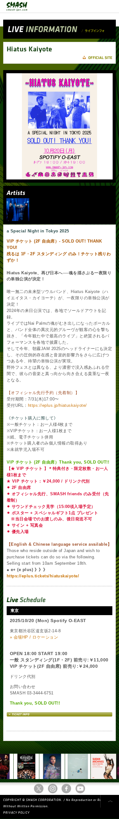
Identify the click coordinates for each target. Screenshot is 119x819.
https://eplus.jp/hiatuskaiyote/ (57, 405)
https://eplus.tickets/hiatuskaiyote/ (43, 576)
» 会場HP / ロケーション (34, 637)
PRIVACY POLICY (16, 813)
